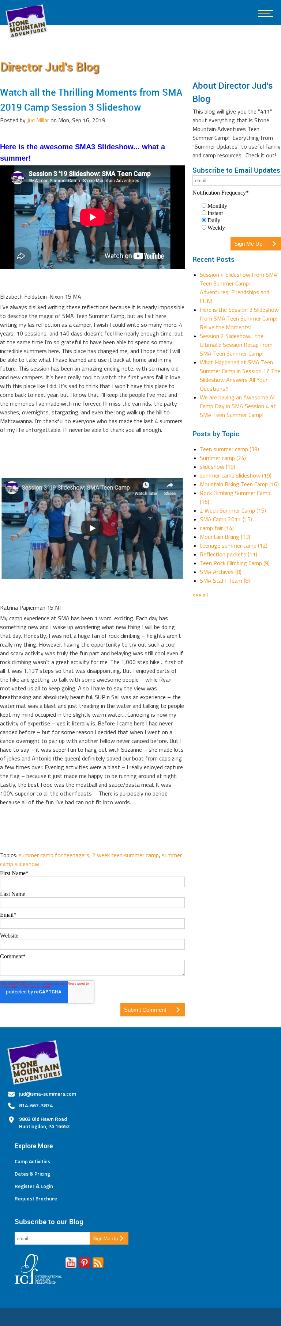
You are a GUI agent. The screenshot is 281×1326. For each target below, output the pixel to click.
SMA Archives (220, 571)
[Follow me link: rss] (98, 1264)
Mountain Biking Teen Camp (239, 484)
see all (200, 595)
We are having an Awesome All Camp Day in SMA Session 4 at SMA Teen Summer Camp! (238, 406)
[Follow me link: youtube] (71, 1264)
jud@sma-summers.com (47, 1093)
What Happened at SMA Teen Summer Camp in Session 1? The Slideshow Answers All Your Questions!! (240, 375)
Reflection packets (228, 554)
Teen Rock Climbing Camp (235, 563)
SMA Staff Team (225, 580)
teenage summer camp (233, 545)
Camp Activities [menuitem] (32, 1161)
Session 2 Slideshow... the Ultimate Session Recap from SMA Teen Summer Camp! (236, 345)
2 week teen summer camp (125, 855)
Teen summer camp (229, 449)
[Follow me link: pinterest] (84, 1264)
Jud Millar (38, 120)
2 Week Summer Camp (233, 510)
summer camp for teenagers (54, 855)
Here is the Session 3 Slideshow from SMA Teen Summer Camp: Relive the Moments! (239, 318)
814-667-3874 (36, 1105)
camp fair (217, 528)
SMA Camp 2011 (226, 519)
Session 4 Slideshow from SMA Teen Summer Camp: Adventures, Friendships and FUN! (238, 287)
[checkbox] (236, 216)
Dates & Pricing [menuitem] (32, 1173)
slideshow (217, 466)
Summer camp (223, 457)
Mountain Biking (225, 536)
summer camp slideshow (235, 475)
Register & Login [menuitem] (34, 1186)
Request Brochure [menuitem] (36, 1198)
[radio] (240, 205)
